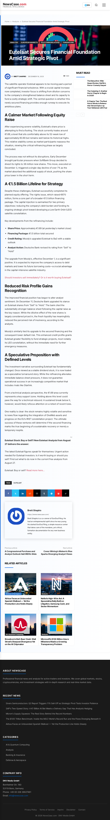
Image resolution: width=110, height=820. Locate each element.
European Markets (29, 42)
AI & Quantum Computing (14, 634)
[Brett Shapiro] (8, 76)
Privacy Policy (31, 810)
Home (7, 21)
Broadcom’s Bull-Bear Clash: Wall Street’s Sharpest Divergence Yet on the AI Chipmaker (20, 641)
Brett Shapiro (20, 76)
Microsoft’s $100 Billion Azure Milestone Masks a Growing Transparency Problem (55, 641)
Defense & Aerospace (13, 594)
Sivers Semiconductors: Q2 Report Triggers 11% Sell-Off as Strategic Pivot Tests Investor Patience (52, 703)
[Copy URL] (65, 493)
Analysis (15, 21)
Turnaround (68, 42)
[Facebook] (8, 493)
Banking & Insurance (15, 755)
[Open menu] (104, 5)
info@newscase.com (18, 795)
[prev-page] (78, 115)
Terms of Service (47, 810)
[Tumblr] (44, 493)
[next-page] (82, 115)
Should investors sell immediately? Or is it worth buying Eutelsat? (38, 277)
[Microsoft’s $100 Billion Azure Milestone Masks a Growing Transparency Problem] (56, 625)
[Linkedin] (22, 493)
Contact (81, 810)
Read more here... (35, 470)
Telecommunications (50, 42)
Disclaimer (70, 810)
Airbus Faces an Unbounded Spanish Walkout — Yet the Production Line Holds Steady (18, 601)
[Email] (37, 493)
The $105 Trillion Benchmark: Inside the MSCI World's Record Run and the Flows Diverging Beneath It (53, 719)
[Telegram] (51, 493)
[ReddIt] (29, 493)
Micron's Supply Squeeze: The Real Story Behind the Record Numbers (39, 713)
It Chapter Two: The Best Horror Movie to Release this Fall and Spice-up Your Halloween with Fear (97, 104)
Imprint (60, 810)
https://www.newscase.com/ (38, 514)
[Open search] (96, 5)
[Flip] (58, 493)
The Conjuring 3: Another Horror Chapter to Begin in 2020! (97, 93)
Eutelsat (18, 483)
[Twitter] (15, 493)
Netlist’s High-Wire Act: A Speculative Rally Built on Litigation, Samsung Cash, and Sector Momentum (55, 602)
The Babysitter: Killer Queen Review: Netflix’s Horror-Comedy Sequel (96, 83)
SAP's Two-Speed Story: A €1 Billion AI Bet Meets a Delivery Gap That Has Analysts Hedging (49, 708)
